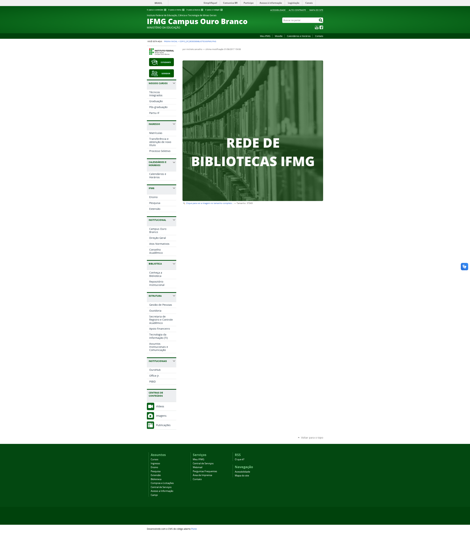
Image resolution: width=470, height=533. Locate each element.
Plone (194, 528)
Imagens (161, 415)
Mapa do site (316, 10)
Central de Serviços (161, 487)
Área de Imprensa (202, 475)
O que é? (239, 459)
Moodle (279, 36)
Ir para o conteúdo (156, 10)
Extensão (156, 475)
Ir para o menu (176, 10)
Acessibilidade (277, 10)
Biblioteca (156, 479)
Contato (319, 36)
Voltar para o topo (312, 437)
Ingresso (155, 463)
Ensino (154, 467)
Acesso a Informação (162, 491)
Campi (154, 495)
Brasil (158, 3)
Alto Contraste (297, 10)
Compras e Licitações (162, 483)
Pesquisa (155, 471)
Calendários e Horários (299, 36)
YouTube (317, 27)
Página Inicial (170, 41)
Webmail (197, 467)
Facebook (321, 27)
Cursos (154, 459)
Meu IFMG (265, 36)
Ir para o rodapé (213, 10)
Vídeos (160, 406)
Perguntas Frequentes (205, 471)
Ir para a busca (195, 10)
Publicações (163, 425)
